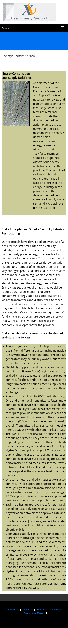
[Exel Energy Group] (34, 12)
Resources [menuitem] (56, 609)
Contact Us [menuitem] (12, 609)
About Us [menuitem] (27, 609)
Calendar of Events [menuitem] (34, 613)
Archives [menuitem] (41, 609)
